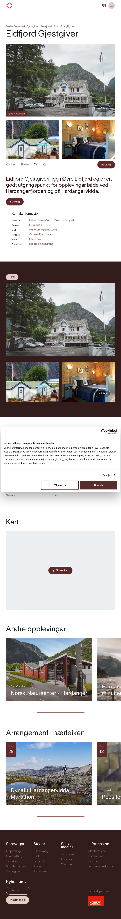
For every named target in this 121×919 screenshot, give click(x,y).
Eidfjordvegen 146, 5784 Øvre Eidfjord (51, 220)
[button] (111, 5)
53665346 (35, 225)
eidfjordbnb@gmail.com (43, 230)
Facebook (35, 239)
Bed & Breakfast (15, 27)
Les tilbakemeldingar (41, 244)
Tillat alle (99, 485)
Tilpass (58, 485)
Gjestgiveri (33, 27)
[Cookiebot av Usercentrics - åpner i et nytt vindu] (103, 431)
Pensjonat (46, 27)
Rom (56, 27)
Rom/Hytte (67, 27)
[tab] (12, 277)
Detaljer (106, 475)
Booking (106, 165)
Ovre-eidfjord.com (40, 234)
